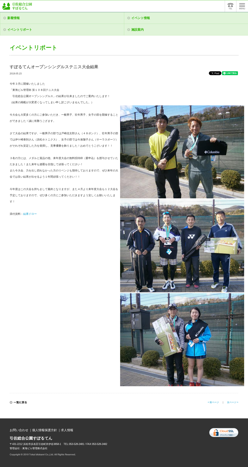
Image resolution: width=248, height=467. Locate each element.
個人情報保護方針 (44, 430)
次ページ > (232, 402)
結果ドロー (30, 213)
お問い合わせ (19, 430)
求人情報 (67, 430)
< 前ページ (213, 402)
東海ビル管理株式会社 (34, 448)
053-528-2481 (76, 444)
